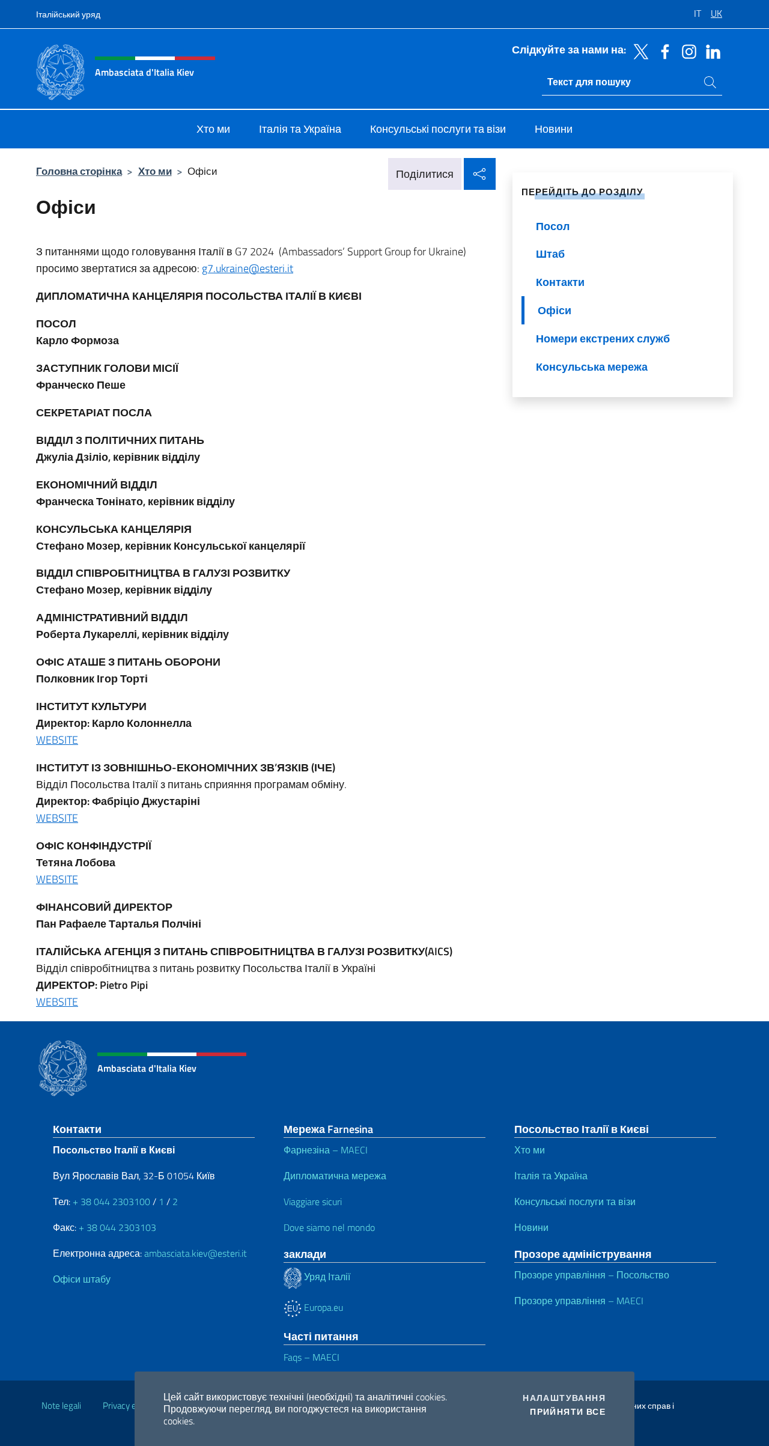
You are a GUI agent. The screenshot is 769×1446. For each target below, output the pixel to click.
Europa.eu (322, 1307)
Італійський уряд (68, 14)
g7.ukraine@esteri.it (247, 268)
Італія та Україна (551, 1175)
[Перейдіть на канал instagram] (686, 50)
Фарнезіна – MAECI (326, 1150)
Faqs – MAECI (311, 1357)
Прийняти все (568, 1412)
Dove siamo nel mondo (329, 1227)
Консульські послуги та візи (575, 1201)
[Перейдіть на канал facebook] (662, 50)
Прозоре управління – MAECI (578, 1300)
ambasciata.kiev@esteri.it (195, 1253)
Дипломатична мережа (335, 1175)
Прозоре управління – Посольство (591, 1275)
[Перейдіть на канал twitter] (638, 50)
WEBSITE (57, 740)
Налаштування (564, 1398)
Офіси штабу (82, 1279)
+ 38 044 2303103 (117, 1227)
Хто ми (155, 170)
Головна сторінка (79, 170)
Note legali (61, 1405)
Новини (531, 1227)
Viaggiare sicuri (313, 1201)
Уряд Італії (326, 1276)
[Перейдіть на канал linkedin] (710, 50)
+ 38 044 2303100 (111, 1201)
